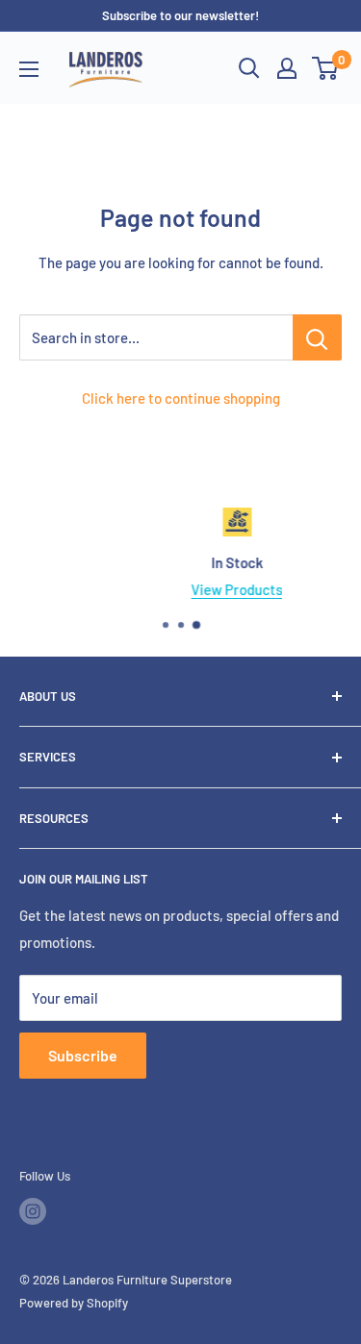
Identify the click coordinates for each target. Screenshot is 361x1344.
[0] (326, 68)
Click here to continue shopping (181, 398)
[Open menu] (29, 69)
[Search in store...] (317, 337)
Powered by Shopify (73, 1302)
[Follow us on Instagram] (32, 1211)
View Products (202, 589)
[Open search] (249, 68)
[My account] (287, 68)
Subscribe (82, 1055)
